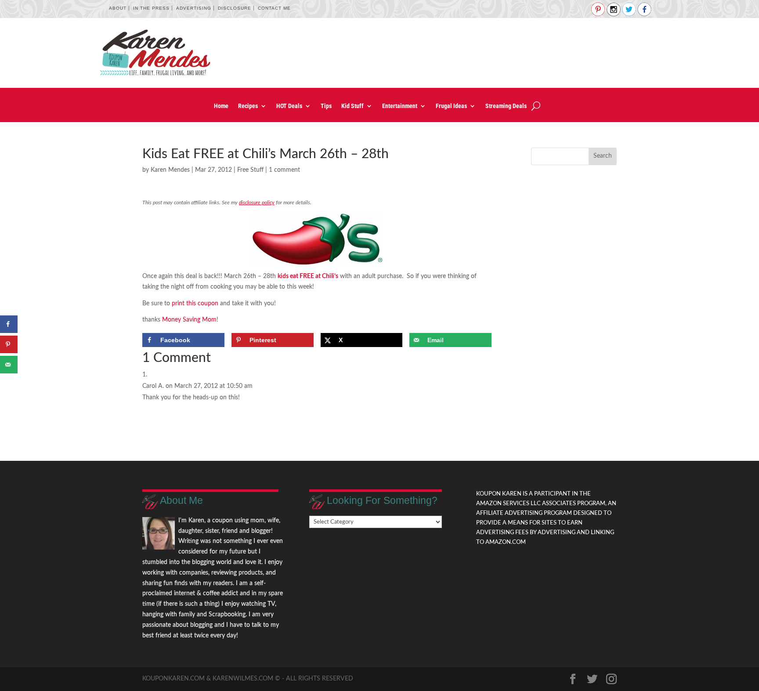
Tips (326, 106)
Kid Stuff (352, 106)
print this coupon (195, 303)
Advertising (193, 8)
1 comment (284, 170)
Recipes (248, 106)
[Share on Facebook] (9, 324)
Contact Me (274, 8)
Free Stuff (250, 170)
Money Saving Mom (189, 320)
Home (221, 106)
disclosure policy (257, 202)
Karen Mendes (170, 170)
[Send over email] (9, 364)
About (117, 8)
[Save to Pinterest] (9, 344)
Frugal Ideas (451, 106)
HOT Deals (289, 106)
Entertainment (399, 106)
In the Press (151, 8)
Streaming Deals (506, 106)
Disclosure (234, 8)
